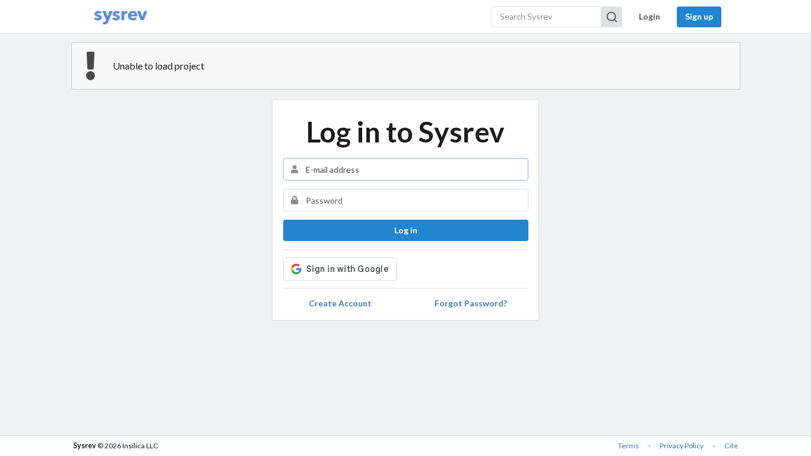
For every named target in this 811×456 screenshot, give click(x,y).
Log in (405, 230)
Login (649, 16)
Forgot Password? (471, 303)
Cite (731, 445)
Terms (628, 445)
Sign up (699, 16)
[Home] (120, 17)
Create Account (340, 303)
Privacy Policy (682, 445)
